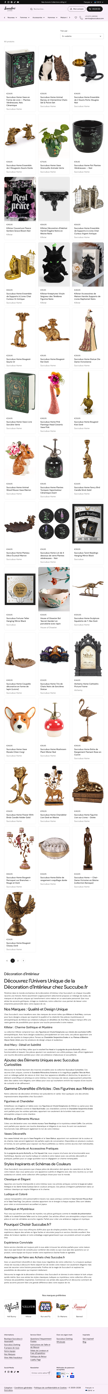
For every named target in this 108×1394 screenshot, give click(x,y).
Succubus (8, 1390)
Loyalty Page (35, 1359)
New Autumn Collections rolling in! (53, 2)
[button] (95, 9)
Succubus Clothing (12, 1344)
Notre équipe (9, 1351)
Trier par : (64, 31)
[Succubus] (9, 9)
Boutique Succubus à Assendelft (13, 1340)
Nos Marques (9, 1354)
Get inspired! (88, 1339)
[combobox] (47, 9)
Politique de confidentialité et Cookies (50, 1387)
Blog (84, 1342)
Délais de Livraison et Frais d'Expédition (39, 1351)
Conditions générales (23, 1387)
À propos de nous (11, 1348)
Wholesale (61, 1342)
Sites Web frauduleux (13, 1357)
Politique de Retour (38, 1356)
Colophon (8, 1387)
